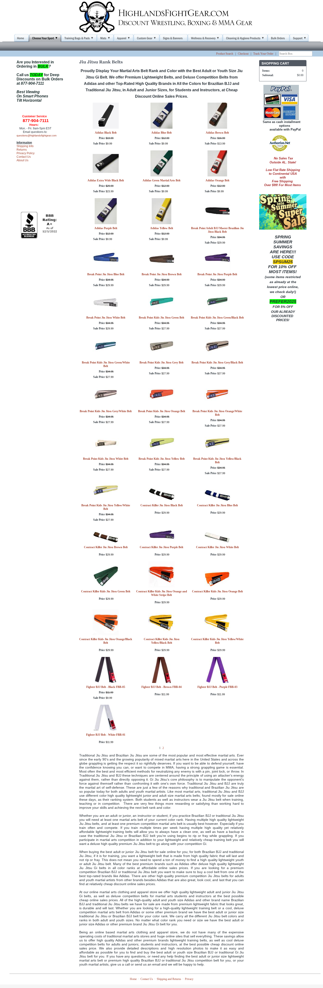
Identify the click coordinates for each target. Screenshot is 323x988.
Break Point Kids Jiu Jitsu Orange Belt (161, 411)
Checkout (243, 53)
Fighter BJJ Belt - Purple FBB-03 (217, 687)
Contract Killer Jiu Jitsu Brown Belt (106, 547)
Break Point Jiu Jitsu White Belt (105, 317)
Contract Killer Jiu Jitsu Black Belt (161, 505)
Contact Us (24, 156)
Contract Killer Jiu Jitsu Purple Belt (161, 547)
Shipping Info (25, 146)
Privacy (189, 979)
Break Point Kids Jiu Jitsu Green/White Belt (106, 364)
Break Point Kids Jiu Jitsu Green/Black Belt (217, 317)
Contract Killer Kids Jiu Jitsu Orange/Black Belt (105, 641)
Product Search (224, 53)
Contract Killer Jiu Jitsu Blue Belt (217, 505)
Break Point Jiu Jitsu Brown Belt (162, 274)
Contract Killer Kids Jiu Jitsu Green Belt (105, 591)
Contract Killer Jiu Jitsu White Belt (217, 547)
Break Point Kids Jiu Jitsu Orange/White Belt (217, 413)
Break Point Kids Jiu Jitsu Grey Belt (161, 362)
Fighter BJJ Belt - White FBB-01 (105, 734)
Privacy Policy (26, 153)
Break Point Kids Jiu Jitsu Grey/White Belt (106, 411)
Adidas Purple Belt (105, 228)
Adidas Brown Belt (217, 132)
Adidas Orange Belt (217, 180)
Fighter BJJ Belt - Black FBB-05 (105, 687)
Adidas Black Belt (106, 132)
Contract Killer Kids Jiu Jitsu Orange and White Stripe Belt (161, 593)
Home (133, 979)
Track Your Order (263, 53)
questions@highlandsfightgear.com (37, 135)
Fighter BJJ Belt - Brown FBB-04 (161, 687)
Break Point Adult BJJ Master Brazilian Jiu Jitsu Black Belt (217, 230)
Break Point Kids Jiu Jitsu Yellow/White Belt (105, 507)
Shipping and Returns (169, 979)
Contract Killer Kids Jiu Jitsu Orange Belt (217, 591)
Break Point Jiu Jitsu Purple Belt (217, 274)
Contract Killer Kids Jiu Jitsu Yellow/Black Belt (161, 641)
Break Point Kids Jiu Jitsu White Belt (105, 458)
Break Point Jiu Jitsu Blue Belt (105, 274)
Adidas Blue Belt (161, 132)
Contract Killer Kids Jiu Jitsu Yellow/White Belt (217, 641)
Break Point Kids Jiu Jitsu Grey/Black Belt (217, 362)
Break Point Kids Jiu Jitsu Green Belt (161, 317)
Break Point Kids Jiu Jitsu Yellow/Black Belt (217, 460)
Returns (22, 149)
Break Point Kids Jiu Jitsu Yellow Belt (162, 458)
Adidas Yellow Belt (161, 228)
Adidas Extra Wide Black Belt (105, 180)
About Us (22, 160)
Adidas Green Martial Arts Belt (161, 180)
